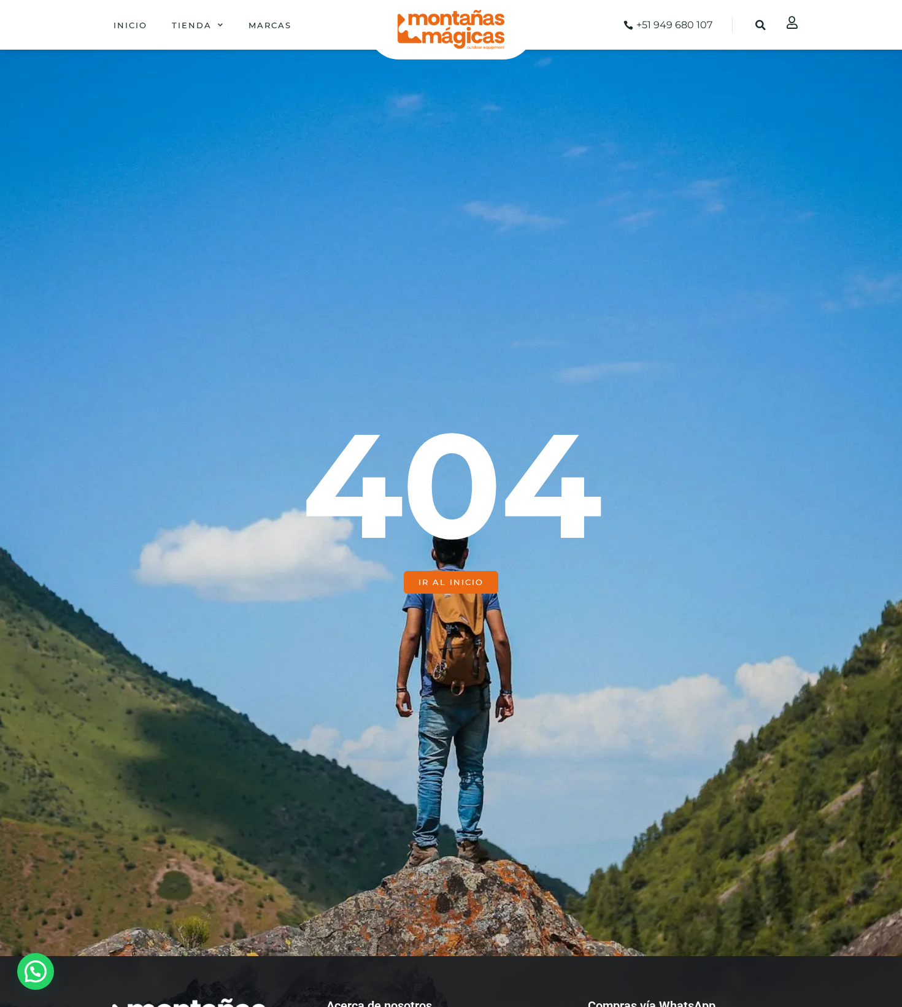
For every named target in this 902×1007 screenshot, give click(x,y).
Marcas (270, 25)
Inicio (130, 25)
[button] (761, 25)
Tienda (192, 25)
